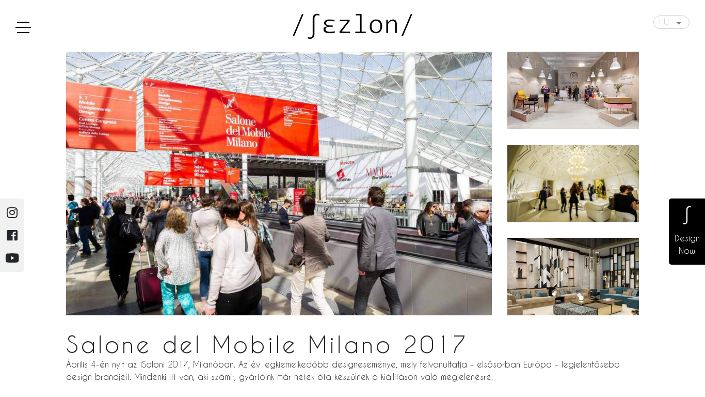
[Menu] (23, 27)
